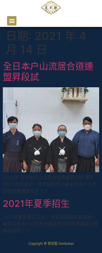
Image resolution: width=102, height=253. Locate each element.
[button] (11, 20)
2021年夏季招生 (36, 203)
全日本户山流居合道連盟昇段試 (48, 71)
